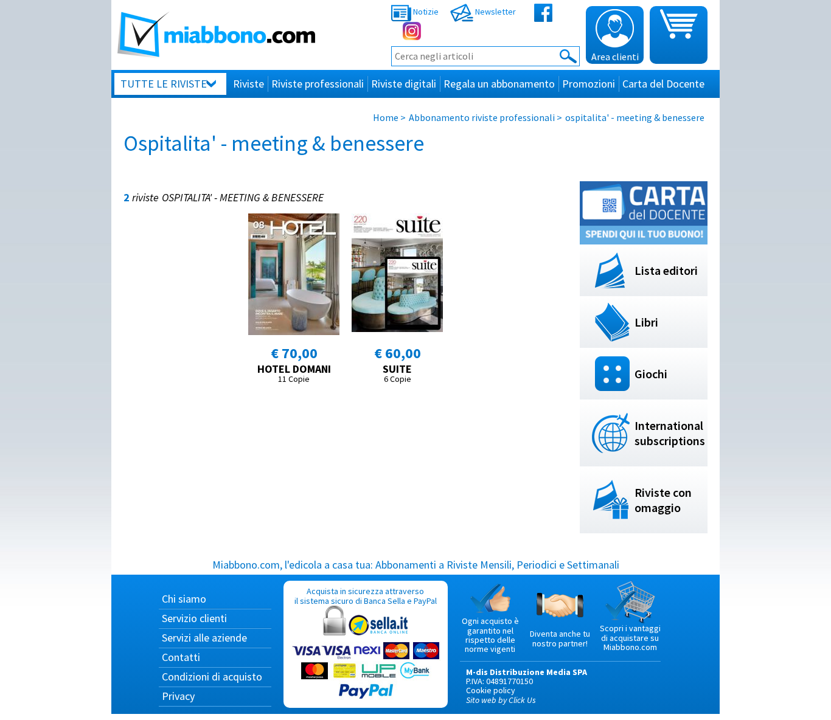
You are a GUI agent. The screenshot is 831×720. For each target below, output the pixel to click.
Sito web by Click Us (501, 699)
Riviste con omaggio (663, 500)
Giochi (651, 373)
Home (385, 117)
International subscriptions (670, 433)
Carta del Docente (663, 84)
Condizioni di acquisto (212, 677)
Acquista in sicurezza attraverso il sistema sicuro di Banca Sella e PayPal (365, 596)
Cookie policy (490, 690)
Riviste (248, 84)
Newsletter (494, 11)
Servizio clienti (194, 618)
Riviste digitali (403, 84)
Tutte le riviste (163, 84)
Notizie (425, 11)
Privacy (178, 696)
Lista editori (666, 270)
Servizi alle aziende (204, 638)
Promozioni (588, 84)
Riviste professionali (317, 84)
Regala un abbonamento (499, 84)
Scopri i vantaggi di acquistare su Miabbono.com (630, 637)
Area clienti (615, 56)
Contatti (181, 657)
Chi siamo (184, 599)
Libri (646, 322)
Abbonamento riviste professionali (482, 117)
